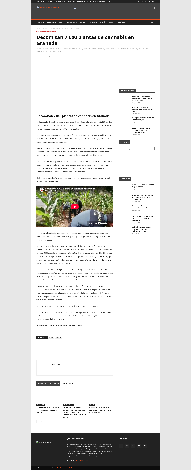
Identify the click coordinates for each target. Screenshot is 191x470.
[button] (152, 22)
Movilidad (93, 22)
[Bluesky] (153, 1)
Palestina (40, 2)
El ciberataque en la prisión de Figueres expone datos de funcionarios (142, 197)
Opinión (103, 22)
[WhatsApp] (49, 61)
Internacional (60, 2)
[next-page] (41, 421)
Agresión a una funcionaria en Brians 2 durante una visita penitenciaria (142, 218)
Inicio (38, 28)
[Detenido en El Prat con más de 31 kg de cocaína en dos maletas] (48, 397)
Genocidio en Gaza (104, 2)
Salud (92, 405)
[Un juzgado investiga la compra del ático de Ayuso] (124, 120)
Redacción (42, 56)
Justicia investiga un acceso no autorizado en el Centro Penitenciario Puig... (142, 229)
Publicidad (72, 468)
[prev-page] (37, 421)
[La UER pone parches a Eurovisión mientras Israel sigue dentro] (124, 110)
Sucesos (112, 22)
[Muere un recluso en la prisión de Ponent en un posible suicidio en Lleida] (124, 209)
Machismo (72, 2)
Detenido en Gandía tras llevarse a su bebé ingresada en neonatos (100, 410)
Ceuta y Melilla (69, 405)
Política (121, 22)
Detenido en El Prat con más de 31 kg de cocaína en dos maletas (47, 410)
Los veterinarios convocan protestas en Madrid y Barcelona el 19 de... (141, 130)
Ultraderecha (82, 2)
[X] (145, 1)
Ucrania (93, 2)
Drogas (51, 337)
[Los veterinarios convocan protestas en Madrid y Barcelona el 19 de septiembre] (124, 131)
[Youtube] (149, 1)
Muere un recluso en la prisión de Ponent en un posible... (142, 207)
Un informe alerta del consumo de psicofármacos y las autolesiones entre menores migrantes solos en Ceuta (74, 412)
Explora (41, 22)
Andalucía (52, 31)
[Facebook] (138, 1)
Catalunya (49, 2)
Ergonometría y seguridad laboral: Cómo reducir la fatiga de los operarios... (142, 98)
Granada (58, 337)
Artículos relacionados (48, 384)
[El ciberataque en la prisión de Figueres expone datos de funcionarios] (124, 198)
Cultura (83, 22)
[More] (59, 61)
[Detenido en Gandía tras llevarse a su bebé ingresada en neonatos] (101, 397)
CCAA (60, 22)
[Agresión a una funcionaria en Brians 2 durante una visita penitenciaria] (124, 219)
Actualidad (51, 22)
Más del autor (68, 384)
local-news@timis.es (83, 460)
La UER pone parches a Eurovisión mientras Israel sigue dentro (143, 109)
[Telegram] (54, 61)
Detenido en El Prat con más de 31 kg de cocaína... (143, 186)
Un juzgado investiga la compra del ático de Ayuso (143, 119)
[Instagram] (142, 1)
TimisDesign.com (62, 468)
